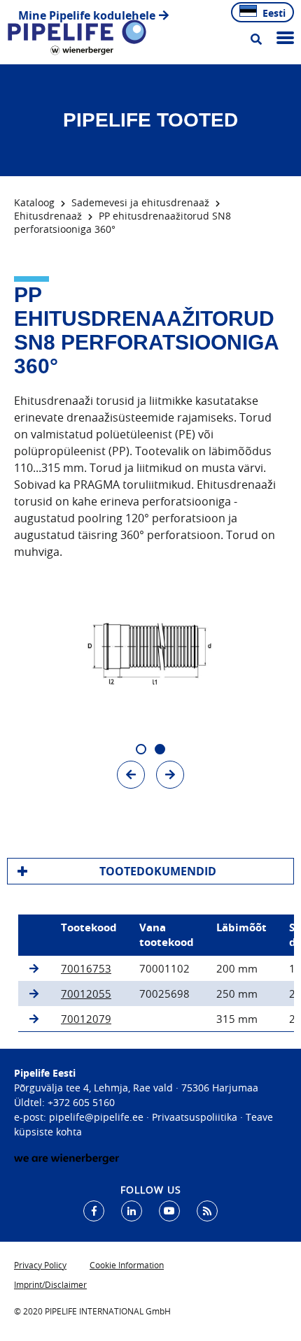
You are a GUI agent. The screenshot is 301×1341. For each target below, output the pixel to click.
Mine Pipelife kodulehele (86, 15)
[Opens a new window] (93, 1210)
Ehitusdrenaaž (48, 215)
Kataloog (34, 202)
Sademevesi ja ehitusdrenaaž (140, 202)
